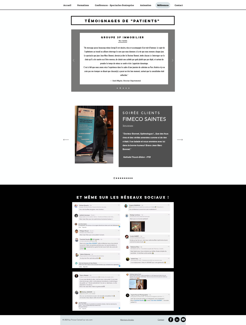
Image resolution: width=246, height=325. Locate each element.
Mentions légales (127, 320)
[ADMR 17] (122, 178)
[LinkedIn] (177, 319)
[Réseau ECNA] (131, 178)
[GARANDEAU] (128, 178)
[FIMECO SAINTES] (114, 178)
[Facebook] (170, 319)
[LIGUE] (120, 178)
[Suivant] (172, 60)
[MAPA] (116, 178)
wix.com (89, 320)
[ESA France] (126, 178)
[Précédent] (73, 60)
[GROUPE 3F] (120, 88)
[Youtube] (183, 319)
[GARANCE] (130, 178)
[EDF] (124, 178)
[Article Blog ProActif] (118, 178)
